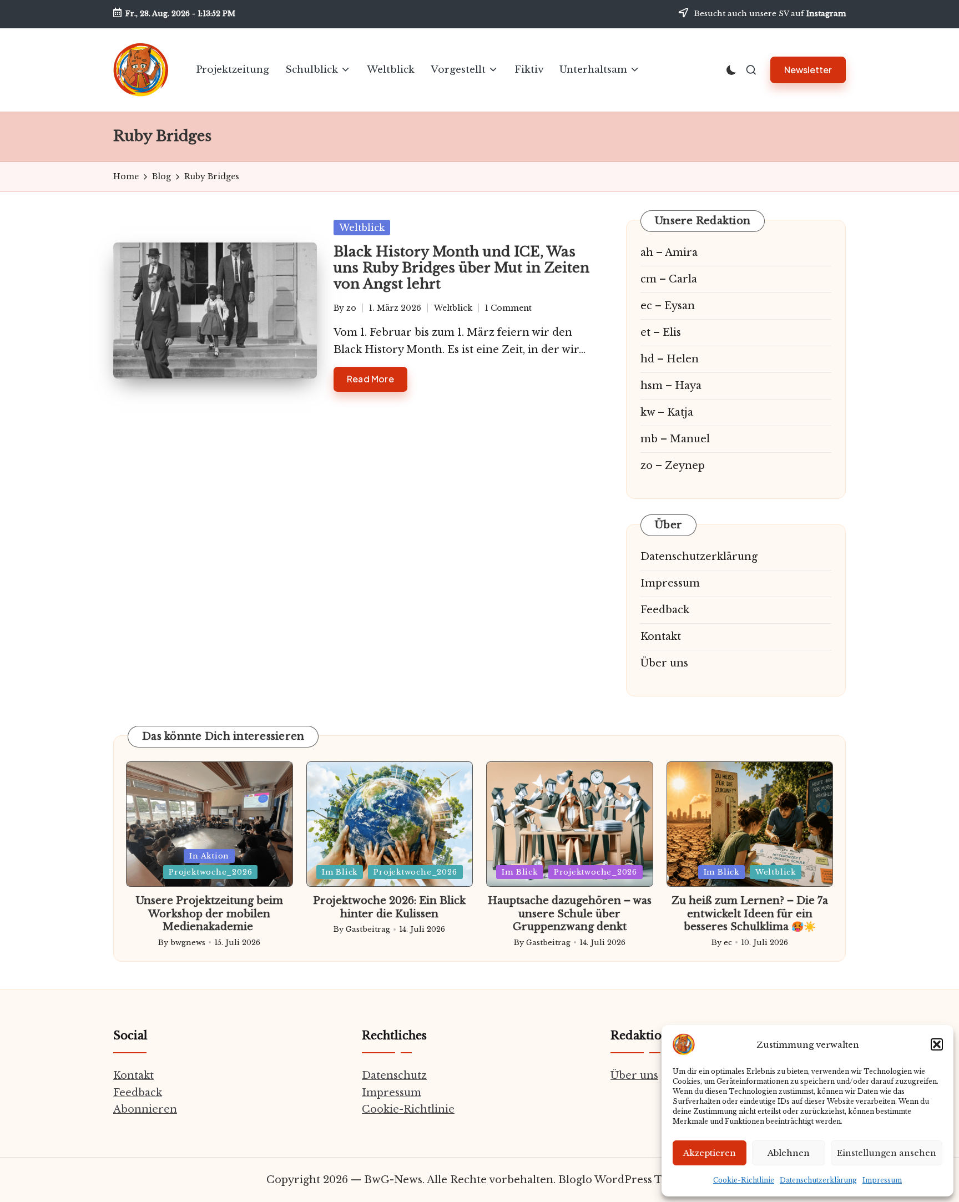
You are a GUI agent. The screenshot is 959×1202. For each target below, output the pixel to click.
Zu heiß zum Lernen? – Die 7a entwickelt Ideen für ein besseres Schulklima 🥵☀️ (750, 914)
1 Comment (508, 308)
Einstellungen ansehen (886, 1153)
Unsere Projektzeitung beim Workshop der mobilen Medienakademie (209, 914)
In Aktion (209, 856)
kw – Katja (666, 412)
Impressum (882, 1180)
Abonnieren (145, 1109)
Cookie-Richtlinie (743, 1180)
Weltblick (362, 227)
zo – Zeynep (672, 465)
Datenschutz (394, 1075)
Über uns (664, 663)
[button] (936, 1044)
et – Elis (660, 332)
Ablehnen (789, 1153)
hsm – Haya (670, 386)
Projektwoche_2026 (210, 872)
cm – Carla (668, 279)
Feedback (664, 610)
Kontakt (660, 636)
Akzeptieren (709, 1153)
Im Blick (339, 872)
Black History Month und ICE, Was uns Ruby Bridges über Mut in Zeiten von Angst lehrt (461, 268)
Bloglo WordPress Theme (625, 1180)
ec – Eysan (667, 306)
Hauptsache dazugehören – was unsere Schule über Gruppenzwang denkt (570, 914)
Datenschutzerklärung (818, 1180)
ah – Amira (669, 252)
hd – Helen (669, 359)
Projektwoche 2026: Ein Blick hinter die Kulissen (389, 907)
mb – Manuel (675, 439)
